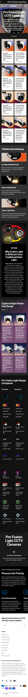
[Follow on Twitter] (7, 681)
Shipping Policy (5, 642)
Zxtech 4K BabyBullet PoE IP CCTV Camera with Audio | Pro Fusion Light (7, 82)
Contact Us (4, 634)
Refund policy (5, 647)
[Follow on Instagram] (10, 681)
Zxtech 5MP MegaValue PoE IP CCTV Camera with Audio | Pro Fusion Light (7, 108)
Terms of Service (6, 639)
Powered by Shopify (14, 692)
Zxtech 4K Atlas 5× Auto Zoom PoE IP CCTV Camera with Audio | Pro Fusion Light (20, 56)
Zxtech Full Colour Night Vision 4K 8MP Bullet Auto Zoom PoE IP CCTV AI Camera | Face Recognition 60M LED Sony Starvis (20, 362)
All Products (4, 650)
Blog (3, 653)
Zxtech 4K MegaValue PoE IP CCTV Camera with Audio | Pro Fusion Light (7, 56)
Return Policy (5, 645)
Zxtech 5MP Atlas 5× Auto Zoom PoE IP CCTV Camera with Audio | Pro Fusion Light (20, 108)
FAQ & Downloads (6, 637)
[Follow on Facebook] (3, 681)
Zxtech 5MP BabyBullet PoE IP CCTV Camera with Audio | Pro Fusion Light (7, 134)
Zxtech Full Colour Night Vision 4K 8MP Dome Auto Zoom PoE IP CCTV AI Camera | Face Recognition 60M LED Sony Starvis (20, 332)
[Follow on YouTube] (14, 681)
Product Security (6, 655)
